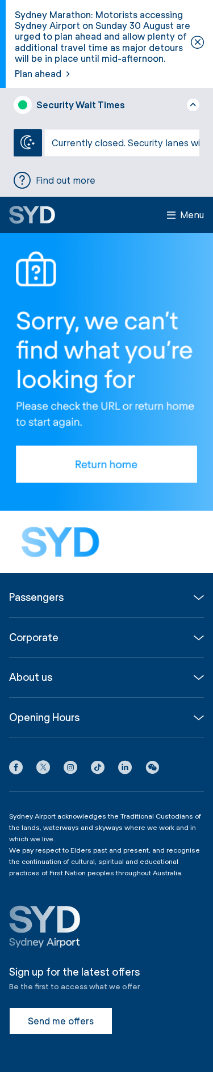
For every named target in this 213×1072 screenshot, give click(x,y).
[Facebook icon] (16, 769)
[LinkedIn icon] (125, 769)
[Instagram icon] (70, 769)
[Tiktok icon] (98, 769)
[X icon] (43, 769)
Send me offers (61, 1020)
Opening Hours (44, 717)
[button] (152, 769)
